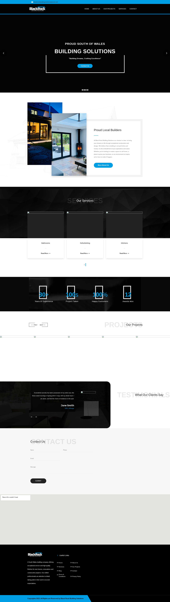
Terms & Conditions (62, 575)
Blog (60, 571)
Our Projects (109, 9)
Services (122, 9)
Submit (38, 481)
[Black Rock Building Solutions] (37, 8)
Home (87, 9)
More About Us (103, 165)
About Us (96, 9)
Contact (133, 9)
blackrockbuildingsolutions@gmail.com (46, 2)
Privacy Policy (76, 576)
